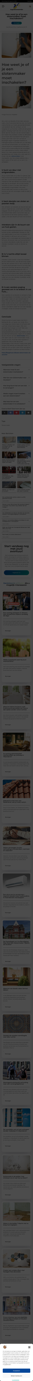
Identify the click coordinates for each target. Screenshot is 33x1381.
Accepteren (16, 1370)
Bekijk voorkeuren (16, 1376)
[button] (29, 1347)
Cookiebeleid (15, 1380)
